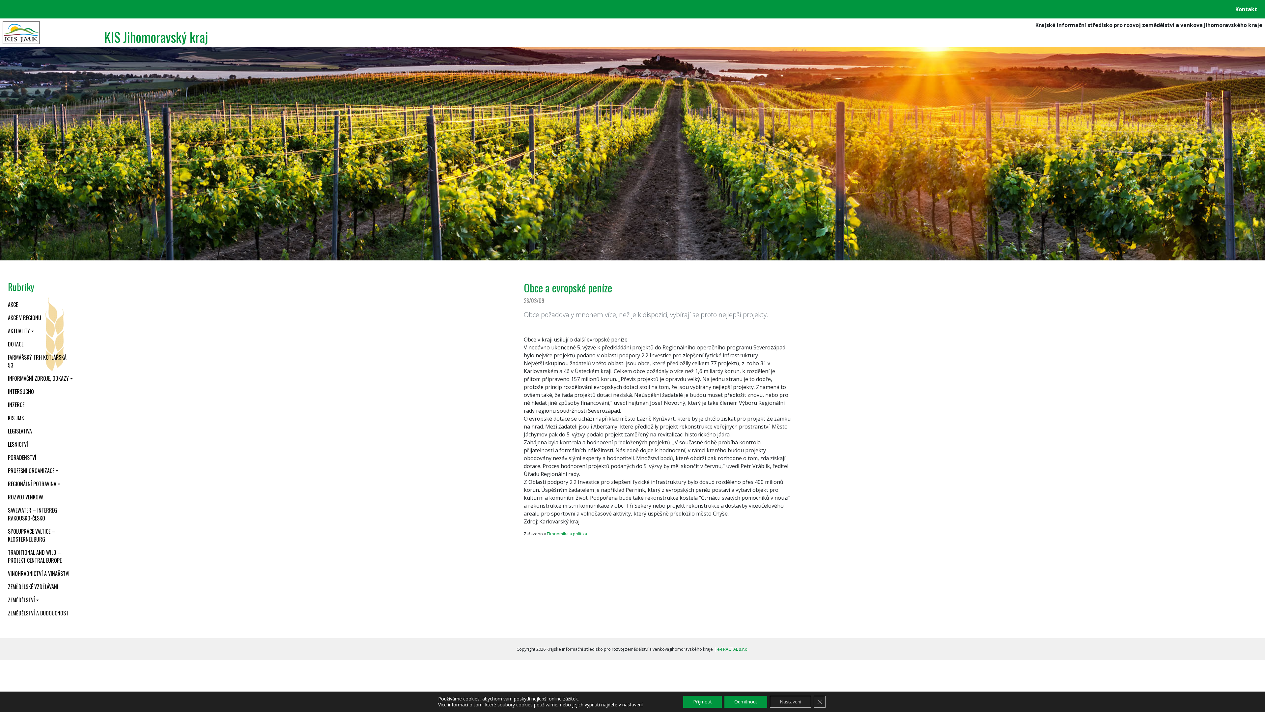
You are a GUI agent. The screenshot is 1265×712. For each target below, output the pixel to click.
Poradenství (22, 457)
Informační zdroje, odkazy (38, 378)
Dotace (15, 344)
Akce (13, 305)
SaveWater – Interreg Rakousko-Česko (32, 514)
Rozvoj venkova (25, 497)
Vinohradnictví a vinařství (39, 574)
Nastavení (790, 701)
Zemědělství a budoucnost (38, 613)
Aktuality (19, 331)
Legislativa (20, 431)
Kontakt (1246, 9)
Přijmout (702, 701)
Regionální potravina (32, 484)
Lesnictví (18, 444)
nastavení (632, 705)
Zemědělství (21, 600)
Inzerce (16, 405)
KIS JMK (16, 418)
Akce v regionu (24, 318)
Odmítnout (745, 701)
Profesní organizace (31, 471)
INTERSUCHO (21, 392)
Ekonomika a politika (567, 534)
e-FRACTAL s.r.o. (732, 649)
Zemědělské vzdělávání (33, 587)
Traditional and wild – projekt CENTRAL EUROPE (35, 556)
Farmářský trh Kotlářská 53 (37, 361)
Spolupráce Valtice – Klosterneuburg (31, 535)
